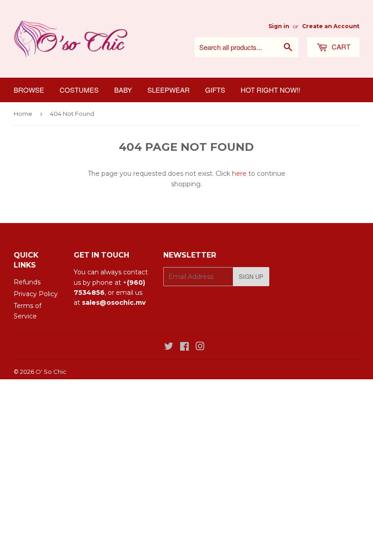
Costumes (79, 89)
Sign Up (251, 276)
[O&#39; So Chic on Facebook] (184, 347)
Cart (340, 46)
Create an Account (330, 26)
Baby (123, 89)
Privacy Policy (36, 294)
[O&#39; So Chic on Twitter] (168, 347)
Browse (29, 89)
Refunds (27, 282)
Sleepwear (168, 89)
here (239, 173)
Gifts (215, 89)
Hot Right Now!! (270, 89)
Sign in (278, 26)
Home (23, 113)
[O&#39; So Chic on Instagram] (200, 347)
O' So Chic (50, 371)
